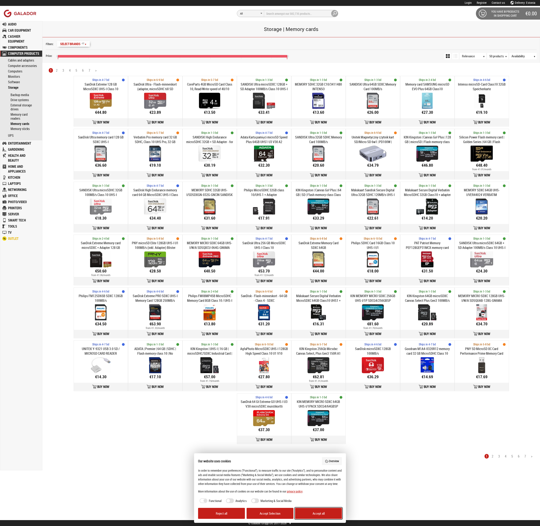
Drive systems (20, 100)
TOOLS (12, 226)
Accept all (319, 513)
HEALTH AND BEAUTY (17, 158)
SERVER (13, 214)
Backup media (20, 95)
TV (10, 232)
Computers (15, 71)
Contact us (498, 3)
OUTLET (13, 238)
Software (14, 82)
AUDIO (12, 24)
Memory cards (20, 123)
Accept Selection (270, 513)
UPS (11, 135)
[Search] (334, 13)
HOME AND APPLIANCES (17, 169)
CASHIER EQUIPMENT (16, 39)
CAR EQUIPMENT (19, 30)
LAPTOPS (14, 183)
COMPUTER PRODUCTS (23, 53)
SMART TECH (17, 220)
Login (468, 3)
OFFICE (13, 195)
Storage (13, 87)
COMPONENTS (18, 47)
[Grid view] (448, 56)
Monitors (14, 76)
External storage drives (21, 107)
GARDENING (16, 149)
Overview (334, 461)
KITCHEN (14, 177)
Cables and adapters (21, 60)
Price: (49, 56)
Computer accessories (22, 66)
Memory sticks (20, 128)
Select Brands (73, 44)
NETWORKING (17, 189)
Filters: (50, 44)
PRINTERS (15, 208)
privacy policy (294, 491)
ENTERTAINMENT (19, 143)
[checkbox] (210, 500)
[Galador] (19, 13)
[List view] (455, 56)
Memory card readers (19, 116)
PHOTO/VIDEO (17, 202)
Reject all (221, 513)
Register (482, 3)
